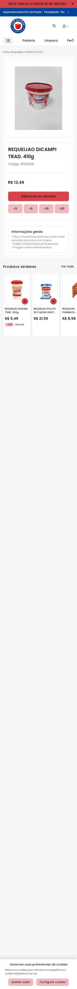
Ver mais (67, 266)
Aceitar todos (20, 982)
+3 (15, 209)
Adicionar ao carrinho (38, 196)
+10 (46, 209)
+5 (31, 209)
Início (6, 52)
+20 (61, 209)
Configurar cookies (52, 982)
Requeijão (17, 52)
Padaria (29, 40)
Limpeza (51, 40)
